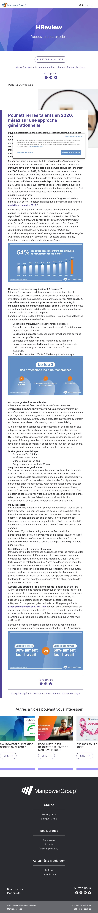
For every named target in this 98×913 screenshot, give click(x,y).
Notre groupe (49, 814)
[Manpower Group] (14, 5)
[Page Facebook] (76, 892)
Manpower (49, 840)
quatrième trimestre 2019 (22, 205)
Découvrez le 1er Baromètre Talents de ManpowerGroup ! (53, 747)
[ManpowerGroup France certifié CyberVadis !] (17, 729)
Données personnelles (81, 905)
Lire (6, 755)
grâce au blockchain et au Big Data (27, 606)
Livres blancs (49, 874)
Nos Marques (49, 830)
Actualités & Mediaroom (49, 860)
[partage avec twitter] (55, 77)
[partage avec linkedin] (50, 77)
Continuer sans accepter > (74, 136)
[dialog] (49, 146)
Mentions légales (14, 909)
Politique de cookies (82, 909)
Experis (49, 844)
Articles (49, 870)
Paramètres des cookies (25, 152)
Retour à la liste (51, 59)
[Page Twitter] (89, 892)
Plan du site (13, 893)
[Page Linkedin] (85, 892)
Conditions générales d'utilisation (21, 905)
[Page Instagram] (80, 892)
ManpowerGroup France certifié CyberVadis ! (16, 746)
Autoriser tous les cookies (71, 152)
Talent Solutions (49, 848)
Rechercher (87, 5)
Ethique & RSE (49, 818)
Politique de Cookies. (36, 146)
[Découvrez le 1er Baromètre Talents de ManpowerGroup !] (55, 729)
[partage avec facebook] (46, 77)
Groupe (49, 805)
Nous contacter (15, 889)
